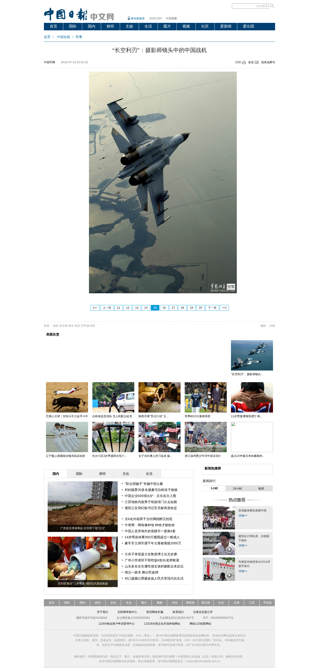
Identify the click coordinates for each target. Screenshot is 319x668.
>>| (224, 307)
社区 (205, 26)
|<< (95, 307)
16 (164, 307)
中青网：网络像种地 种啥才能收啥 (150, 525)
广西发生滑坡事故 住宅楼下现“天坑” (82, 528)
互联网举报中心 (127, 612)
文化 (113, 602)
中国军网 (49, 62)
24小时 (237, 488)
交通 (236, 602)
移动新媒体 (138, 18)
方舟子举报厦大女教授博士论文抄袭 (151, 554)
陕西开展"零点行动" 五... (153, 416)
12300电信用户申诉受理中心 (117, 623)
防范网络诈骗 (154, 612)
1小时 (214, 488)
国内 (91, 26)
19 (191, 307)
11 (118, 307)
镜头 (71, 325)
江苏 (252, 602)
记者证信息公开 (203, 612)
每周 (261, 488)
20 (200, 307)
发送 (251, 62)
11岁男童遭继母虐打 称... (246, 416)
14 (146, 307)
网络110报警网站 (200, 623)
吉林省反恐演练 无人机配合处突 (112, 416)
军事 (79, 37)
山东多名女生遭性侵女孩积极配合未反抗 (154, 566)
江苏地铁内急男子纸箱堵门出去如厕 (151, 502)
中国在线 (63, 37)
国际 (72, 26)
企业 (221, 602)
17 (173, 307)
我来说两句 (268, 62)
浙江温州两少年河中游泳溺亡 (203, 456)
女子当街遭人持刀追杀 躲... (155, 456)
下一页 (212, 307)
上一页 (107, 307)
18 (182, 307)
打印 (238, 62)
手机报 (267, 602)
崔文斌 (63, 325)
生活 (148, 26)
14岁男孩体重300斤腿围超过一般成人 (152, 537)
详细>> (242, 515)
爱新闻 (225, 26)
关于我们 (102, 612)
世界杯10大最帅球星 (197, 416)
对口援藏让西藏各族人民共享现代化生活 (154, 578)
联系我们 (178, 612)
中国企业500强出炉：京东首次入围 (150, 496)
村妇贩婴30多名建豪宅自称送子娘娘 (151, 490)
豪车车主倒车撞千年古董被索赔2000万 (153, 543)
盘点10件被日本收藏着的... (247, 456)
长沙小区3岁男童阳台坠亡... (109, 456)
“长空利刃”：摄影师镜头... (247, 374)
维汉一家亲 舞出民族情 (141, 572)
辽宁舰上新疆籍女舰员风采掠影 (65, 456)
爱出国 (248, 26)
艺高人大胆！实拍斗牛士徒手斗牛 (67, 416)
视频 (186, 26)
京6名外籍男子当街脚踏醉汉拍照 (148, 519)
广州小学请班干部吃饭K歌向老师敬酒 (152, 560)
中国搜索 (171, 18)
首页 (53, 26)
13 (136, 307)
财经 (110, 26)
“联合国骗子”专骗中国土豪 (144, 484)
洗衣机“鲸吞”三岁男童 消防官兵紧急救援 (83, 583)
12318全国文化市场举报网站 (162, 623)
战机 (56, 325)
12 (127, 307)
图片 (167, 26)
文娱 (129, 26)
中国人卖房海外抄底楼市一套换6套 (150, 531)
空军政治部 (88, 325)
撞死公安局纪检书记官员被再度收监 (151, 508)
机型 (77, 325)
